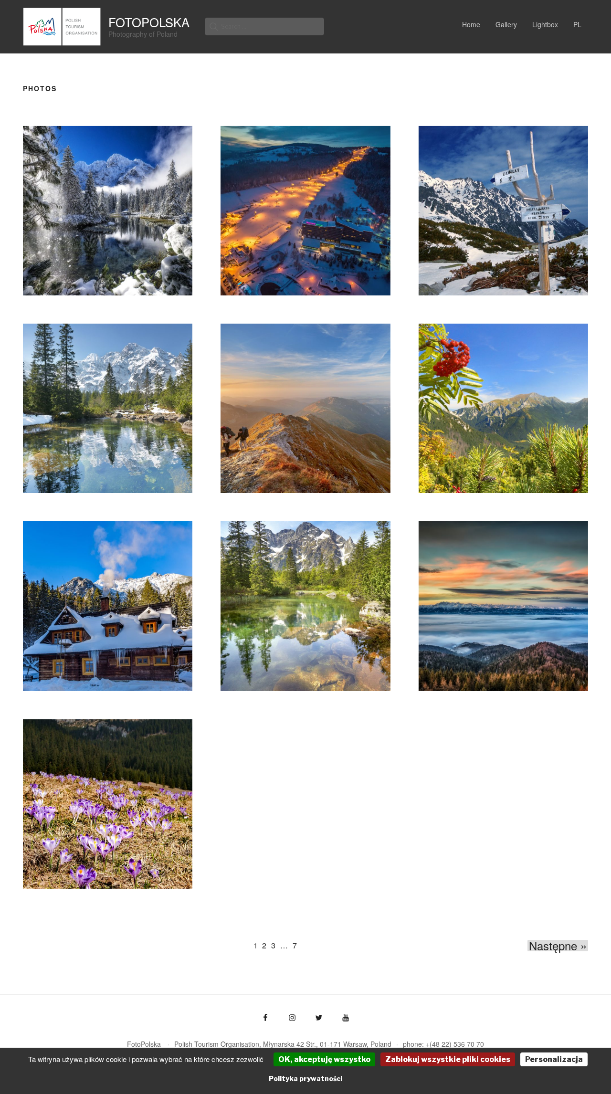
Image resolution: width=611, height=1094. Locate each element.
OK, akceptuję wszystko (324, 1059)
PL (577, 24)
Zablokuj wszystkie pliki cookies (447, 1059)
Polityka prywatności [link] (305, 1078)
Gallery (506, 24)
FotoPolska (149, 22)
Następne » (558, 945)
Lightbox (545, 24)
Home (471, 24)
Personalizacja (554, 1059)
